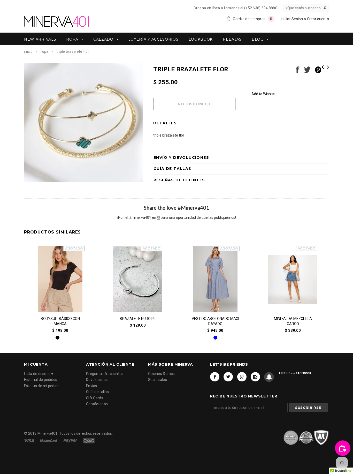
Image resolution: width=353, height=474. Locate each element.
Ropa (44, 51)
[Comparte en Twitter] (307, 69)
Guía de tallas (97, 392)
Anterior (323, 67)
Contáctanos (97, 404)
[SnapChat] (269, 376)
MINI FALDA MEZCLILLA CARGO (293, 321)
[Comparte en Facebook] (298, 69)
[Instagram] (255, 376)
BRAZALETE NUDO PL (138, 319)
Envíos (91, 385)
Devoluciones (97, 380)
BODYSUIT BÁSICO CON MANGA (60, 321)
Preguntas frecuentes (105, 373)
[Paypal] (70, 441)
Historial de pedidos (40, 380)
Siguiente (328, 67)
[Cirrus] (89, 441)
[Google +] (242, 376)
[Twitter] (228, 376)
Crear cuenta (318, 19)
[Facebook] (215, 376)
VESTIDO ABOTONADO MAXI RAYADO (215, 321)
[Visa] (29, 441)
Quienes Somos (161, 373)
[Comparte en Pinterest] (318, 69)
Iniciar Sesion (292, 19)
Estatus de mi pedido (42, 385)
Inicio (28, 51)
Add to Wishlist (263, 94)
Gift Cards (94, 398)
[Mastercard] (49, 441)
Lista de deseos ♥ (38, 373)
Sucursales (157, 380)
